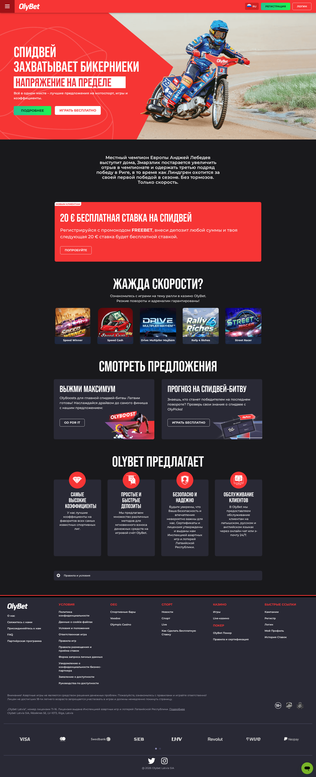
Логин (269, 624)
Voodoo (115, 618)
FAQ (10, 634)
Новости (167, 612)
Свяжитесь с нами (19, 622)
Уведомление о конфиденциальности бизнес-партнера (80, 667)
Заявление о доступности (76, 676)
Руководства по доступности (79, 683)
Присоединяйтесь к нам (24, 628)
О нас (11, 615)
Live (164, 624)
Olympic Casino (120, 624)
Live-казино (221, 618)
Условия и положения (74, 628)
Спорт (166, 618)
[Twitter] (151, 761)
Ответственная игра (73, 634)
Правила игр (67, 640)
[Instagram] (164, 761)
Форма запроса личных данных (81, 657)
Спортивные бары (123, 612)
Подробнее (177, 709)
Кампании (272, 612)
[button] (252, 6)
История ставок (276, 637)
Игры (217, 612)
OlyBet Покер (222, 633)
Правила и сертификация (231, 639)
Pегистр (270, 618)
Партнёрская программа (24, 641)
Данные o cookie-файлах (76, 622)
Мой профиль (274, 630)
